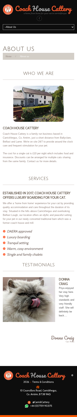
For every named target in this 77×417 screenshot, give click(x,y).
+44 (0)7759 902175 (41, 405)
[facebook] (39, 18)
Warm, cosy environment (25, 249)
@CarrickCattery (41, 402)
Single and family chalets (24, 254)
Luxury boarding (18, 237)
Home (9, 56)
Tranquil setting (17, 243)
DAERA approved (19, 231)
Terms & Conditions (43, 381)
